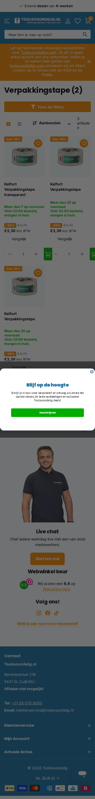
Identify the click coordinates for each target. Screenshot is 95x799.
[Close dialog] (91, 371)
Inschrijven (47, 413)
